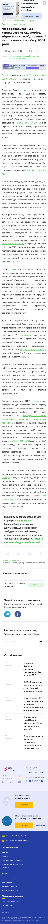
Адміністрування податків (13, 24)
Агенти (5, 853)
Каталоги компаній (9, 886)
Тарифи (24, 805)
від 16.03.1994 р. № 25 (20, 441)
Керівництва (7, 883)
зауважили (13, 269)
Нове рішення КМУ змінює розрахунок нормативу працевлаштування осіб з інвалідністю (33, 704)
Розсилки (5, 909)
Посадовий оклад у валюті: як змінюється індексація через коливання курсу (33, 742)
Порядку (6, 477)
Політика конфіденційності (12, 860)
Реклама (5, 868)
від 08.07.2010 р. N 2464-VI (28, 123)
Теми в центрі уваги (10, 890)
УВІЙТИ (36, 585)
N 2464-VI (13, 262)
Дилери (5, 856)
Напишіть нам (7, 905)
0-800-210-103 (34, 772)
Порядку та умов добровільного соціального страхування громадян (24, 419)
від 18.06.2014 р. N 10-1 (32, 349)
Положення (25, 335)
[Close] (44, 3)
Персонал (32, 21)
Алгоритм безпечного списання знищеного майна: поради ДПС (32, 669)
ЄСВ (3, 21)
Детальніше (40, 825)
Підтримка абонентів (10, 901)
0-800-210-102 (34, 781)
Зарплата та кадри (16, 21)
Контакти (5, 913)
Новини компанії (8, 879)
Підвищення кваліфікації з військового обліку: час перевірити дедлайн (33, 723)
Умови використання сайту (12, 864)
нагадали (22, 90)
